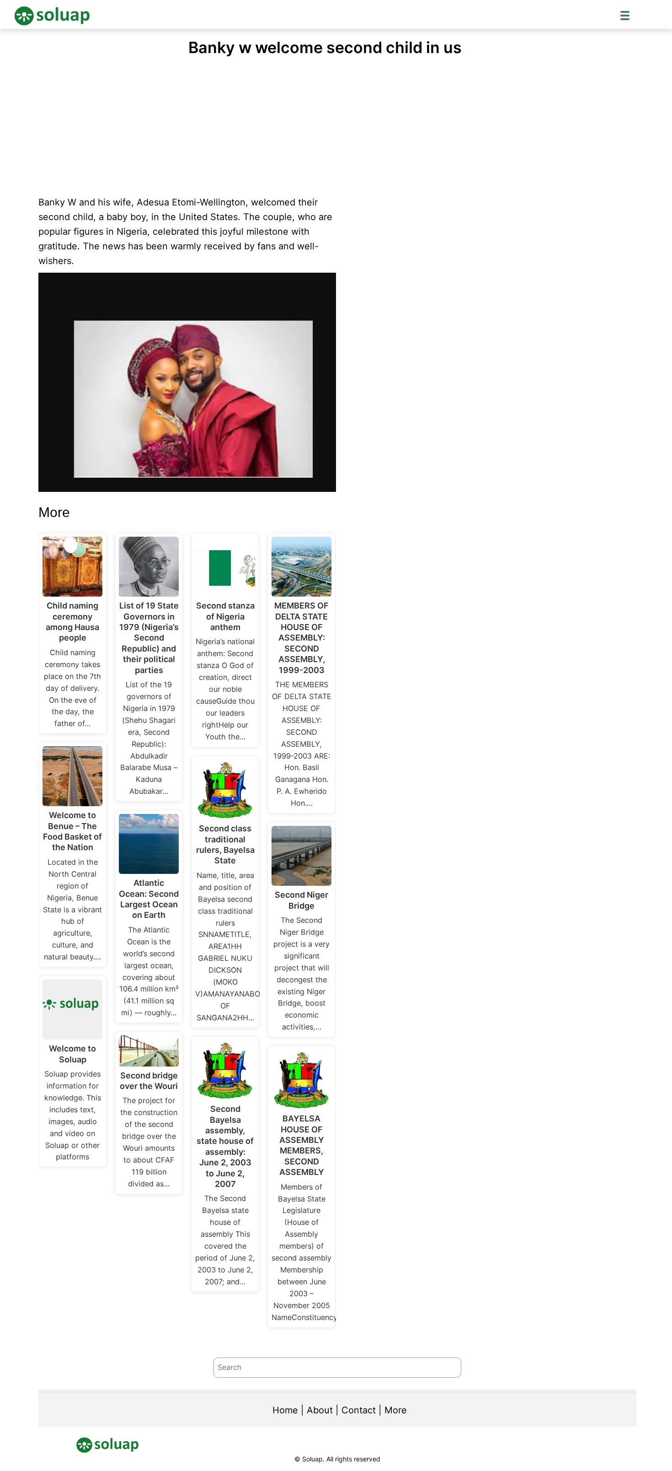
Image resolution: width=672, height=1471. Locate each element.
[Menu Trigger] (625, 15)
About (320, 1410)
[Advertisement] (337, 126)
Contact (358, 1410)
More (395, 1410)
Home (285, 1410)
